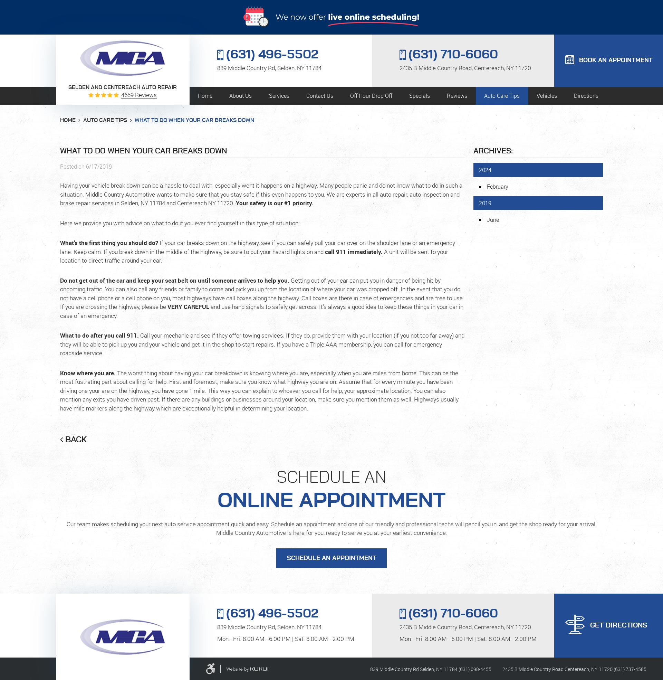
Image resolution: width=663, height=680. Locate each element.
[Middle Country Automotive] (122, 58)
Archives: (493, 151)
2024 (485, 170)
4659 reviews (139, 94)
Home (205, 96)
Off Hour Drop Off (371, 96)
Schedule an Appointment (331, 558)
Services (279, 96)
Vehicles (547, 96)
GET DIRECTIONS (618, 625)
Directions (586, 96)
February (497, 186)
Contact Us (319, 96)
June (493, 220)
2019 (485, 203)
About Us (240, 96)
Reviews (457, 96)
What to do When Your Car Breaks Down (194, 120)
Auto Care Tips (502, 96)
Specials (419, 96)
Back (76, 440)
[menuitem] (205, 96)
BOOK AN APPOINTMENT (616, 60)
